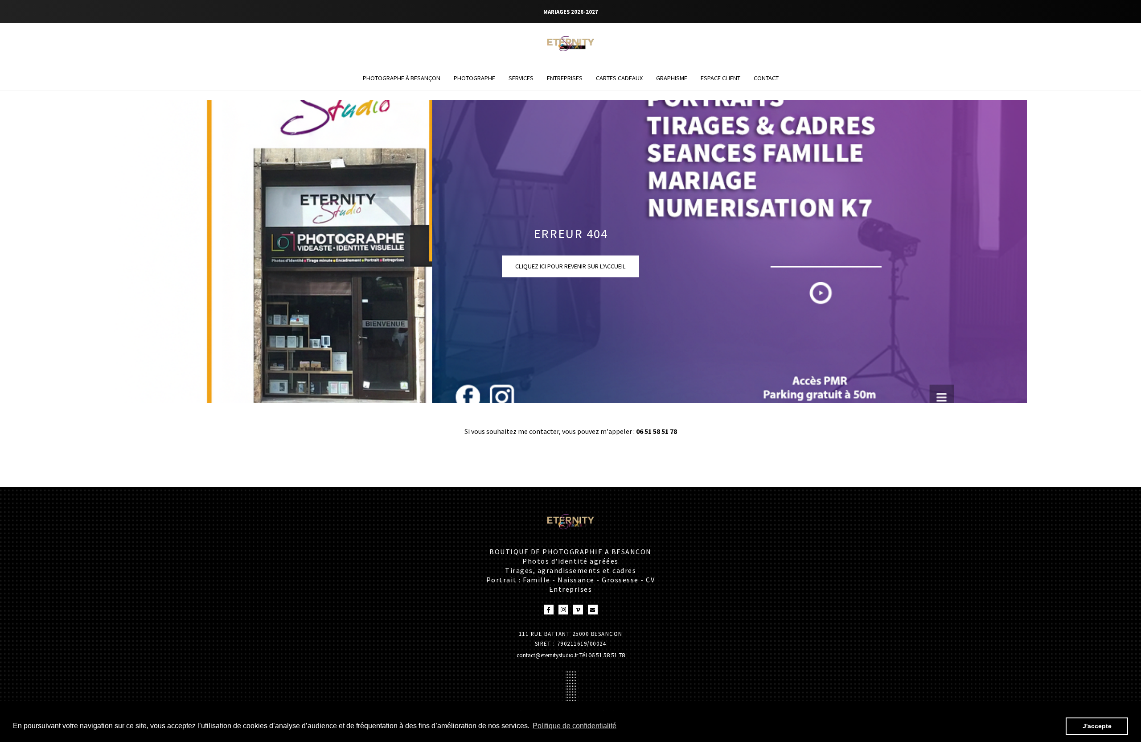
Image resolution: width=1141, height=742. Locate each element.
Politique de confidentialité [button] (574, 726)
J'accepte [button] (1097, 726)
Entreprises (565, 78)
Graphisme (671, 78)
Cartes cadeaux (619, 78)
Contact (766, 78)
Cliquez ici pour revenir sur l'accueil (570, 266)
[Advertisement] (162, 465)
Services (521, 78)
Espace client (720, 78)
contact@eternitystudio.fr (548, 655)
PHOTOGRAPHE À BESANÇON (401, 78)
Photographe (474, 78)
